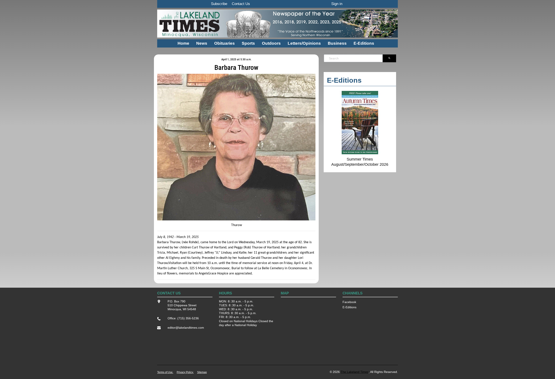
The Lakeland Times (355, 372)
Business (337, 43)
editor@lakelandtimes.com (186, 327)
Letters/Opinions (304, 43)
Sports (248, 43)
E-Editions (364, 43)
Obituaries (224, 43)
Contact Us (241, 4)
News (201, 43)
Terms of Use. (165, 372)
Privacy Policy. (185, 372)
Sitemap (202, 372)
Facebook (349, 302)
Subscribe (219, 4)
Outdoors (271, 43)
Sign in (336, 4)
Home (183, 43)
